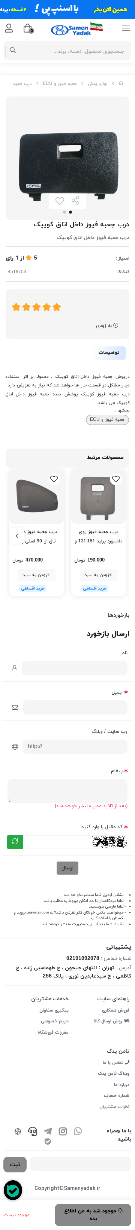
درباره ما (121, 1085)
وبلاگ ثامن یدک (113, 1074)
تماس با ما (114, 1063)
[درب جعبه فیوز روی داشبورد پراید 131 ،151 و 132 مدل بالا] (98, 496)
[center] (13, 51)
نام (125, 653)
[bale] (47, 1142)
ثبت (15, 1164)
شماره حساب (116, 1096)
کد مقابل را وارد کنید (102, 827)
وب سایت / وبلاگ (110, 731)
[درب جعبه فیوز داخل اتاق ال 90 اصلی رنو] (36, 496)
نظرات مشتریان (114, 1107)
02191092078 (82, 958)
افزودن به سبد (98, 575)
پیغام (117, 771)
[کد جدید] (15, 842)
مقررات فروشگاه (53, 1032)
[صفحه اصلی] (121, 83)
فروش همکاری (115, 1010)
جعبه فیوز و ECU (60, 84)
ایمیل (117, 692)
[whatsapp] (77, 1132)
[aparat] (17, 1132)
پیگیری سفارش (54, 1010)
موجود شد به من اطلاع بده (91, 1215)
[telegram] (47, 1132)
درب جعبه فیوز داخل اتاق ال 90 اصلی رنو (36, 537)
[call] (32, 1132)
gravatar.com (38, 912)
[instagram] (62, 1132)
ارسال (68, 868)
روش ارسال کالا (109, 1021)
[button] (118, 535)
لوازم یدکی (98, 84)
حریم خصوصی (55, 1021)
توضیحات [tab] (109, 352)
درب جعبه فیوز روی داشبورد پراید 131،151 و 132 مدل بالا (98, 537)
